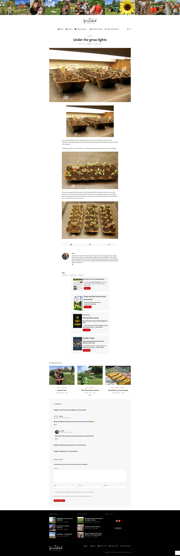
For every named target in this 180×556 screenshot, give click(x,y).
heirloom (65, 275)
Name (55, 485)
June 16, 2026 (59, 521)
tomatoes (81, 275)
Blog (61, 29)
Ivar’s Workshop (112, 29)
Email (80, 485)
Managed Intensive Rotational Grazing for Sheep (93, 519)
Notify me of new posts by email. (84, 496)
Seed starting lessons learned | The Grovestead (72, 445)
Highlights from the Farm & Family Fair (65, 519)
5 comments (89, 44)
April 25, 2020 (88, 536)
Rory (100, 44)
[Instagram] (127, 29)
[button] (89, 395)
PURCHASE (87, 307)
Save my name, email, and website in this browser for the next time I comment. (74, 492)
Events (69, 29)
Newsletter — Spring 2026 (64, 534)
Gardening (90, 35)
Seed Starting (73, 275)
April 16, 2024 (88, 528)
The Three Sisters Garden (90, 390)
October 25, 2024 (60, 392)
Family (86, 387)
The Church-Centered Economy (63, 526)
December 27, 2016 (89, 521)
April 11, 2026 (60, 536)
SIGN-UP (87, 288)
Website (106, 485)
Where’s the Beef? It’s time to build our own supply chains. (93, 534)
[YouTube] (119, 521)
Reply (55, 424)
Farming (59, 387)
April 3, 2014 (82, 44)
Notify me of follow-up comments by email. (64, 496)
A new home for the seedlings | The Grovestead (72, 410)
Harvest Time (62, 390)
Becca (66, 392)
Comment (56, 468)
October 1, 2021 (88, 392)
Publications (81, 29)
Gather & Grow (97, 29)
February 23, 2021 (116, 392)
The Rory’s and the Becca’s (92, 527)
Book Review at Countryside (118, 390)
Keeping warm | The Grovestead (68, 451)
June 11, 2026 (59, 529)
